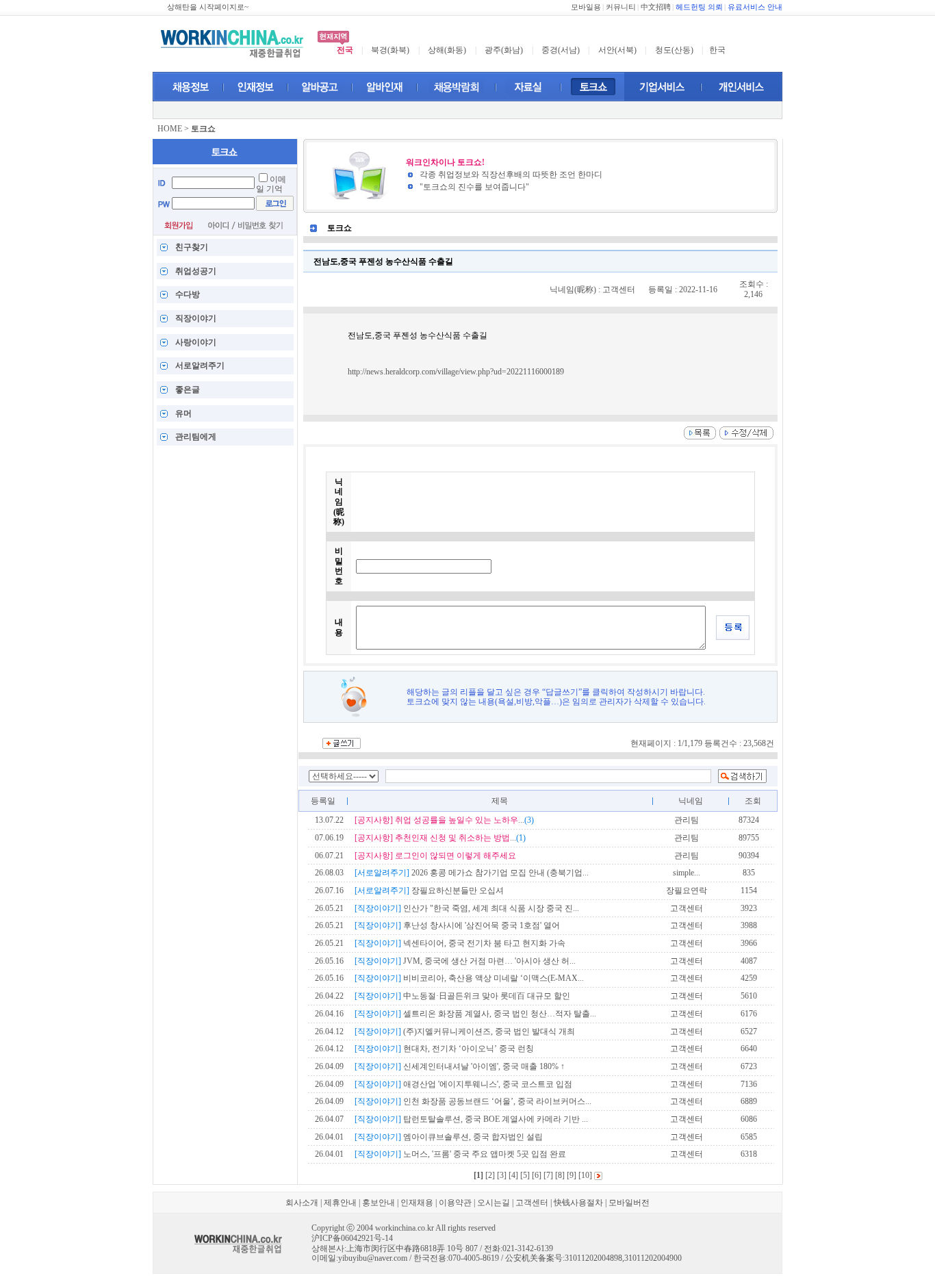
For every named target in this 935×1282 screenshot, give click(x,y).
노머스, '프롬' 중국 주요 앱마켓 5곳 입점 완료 (460, 1154)
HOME (169, 128)
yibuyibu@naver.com (372, 1258)
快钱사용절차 (578, 1202)
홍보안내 (378, 1202)
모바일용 (586, 7)
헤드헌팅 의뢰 (699, 7)
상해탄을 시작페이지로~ (207, 7)
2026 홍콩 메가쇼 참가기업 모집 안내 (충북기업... (472, 872)
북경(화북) (390, 50)
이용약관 (455, 1202)
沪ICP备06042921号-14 (352, 1238)
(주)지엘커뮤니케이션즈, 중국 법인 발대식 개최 (465, 1031)
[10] (585, 1175)
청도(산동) (674, 50)
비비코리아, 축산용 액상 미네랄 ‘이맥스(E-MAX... (469, 978)
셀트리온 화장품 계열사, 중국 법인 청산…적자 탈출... (475, 1013)
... (444, 820)
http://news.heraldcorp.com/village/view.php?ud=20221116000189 (456, 371)
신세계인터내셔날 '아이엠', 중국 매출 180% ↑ (460, 1066)
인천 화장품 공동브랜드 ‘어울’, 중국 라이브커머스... (473, 1101)
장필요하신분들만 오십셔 (429, 890)
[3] (502, 1175)
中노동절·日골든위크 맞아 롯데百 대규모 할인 (462, 996)
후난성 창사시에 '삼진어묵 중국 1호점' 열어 (457, 925)
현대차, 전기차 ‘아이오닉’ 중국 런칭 (444, 1048)
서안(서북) (617, 50)
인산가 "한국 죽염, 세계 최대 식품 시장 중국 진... (467, 908)
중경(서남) (560, 50)
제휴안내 (340, 1202)
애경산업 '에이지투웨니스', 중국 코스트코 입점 (463, 1084)
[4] (513, 1175)
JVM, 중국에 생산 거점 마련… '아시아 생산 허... (465, 961)
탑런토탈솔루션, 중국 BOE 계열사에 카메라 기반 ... (471, 1119)
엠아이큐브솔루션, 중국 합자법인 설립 (449, 1137)
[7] (548, 1175)
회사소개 (301, 1202)
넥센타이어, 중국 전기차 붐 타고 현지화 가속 (460, 943)
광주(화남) (504, 50)
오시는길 (493, 1202)
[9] (571, 1175)
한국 (717, 50)
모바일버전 (629, 1202)
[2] (490, 1175)
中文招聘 (656, 7)
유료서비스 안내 (755, 7)
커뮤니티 (621, 7)
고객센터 (531, 1202)
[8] (560, 1175)
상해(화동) (447, 50)
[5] (525, 1175)
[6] (536, 1175)
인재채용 (416, 1202)
